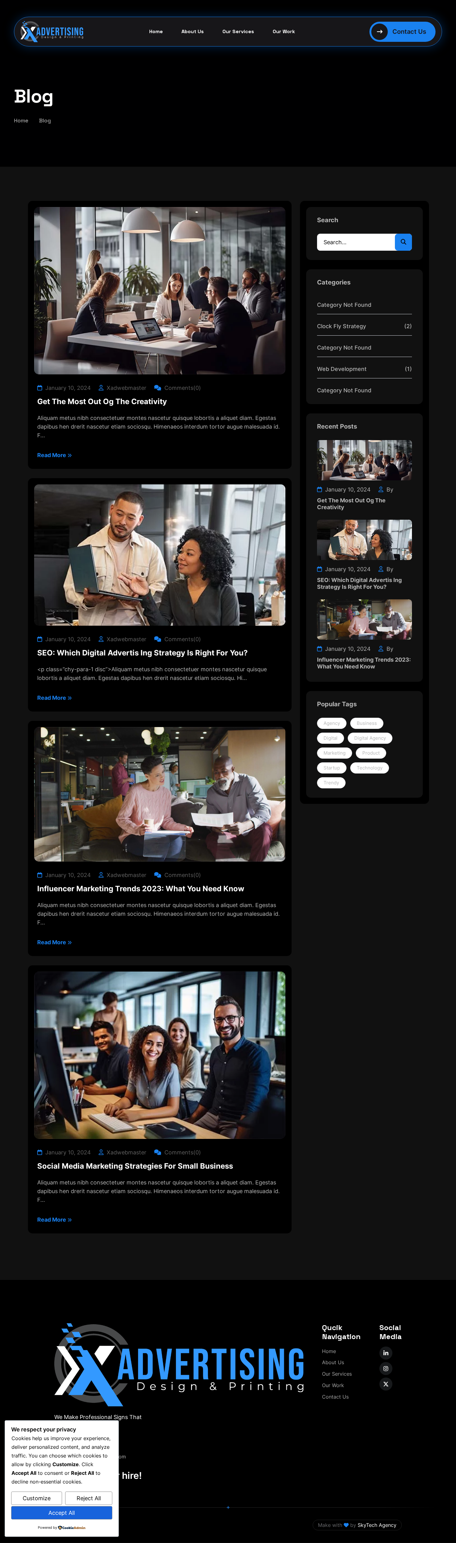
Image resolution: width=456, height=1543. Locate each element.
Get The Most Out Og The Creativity (102, 401)
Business (367, 723)
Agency (332, 723)
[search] (403, 242)
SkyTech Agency (377, 1525)
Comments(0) (182, 388)
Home (156, 31)
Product (371, 753)
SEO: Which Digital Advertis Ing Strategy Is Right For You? (142, 653)
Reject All (89, 1498)
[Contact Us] (402, 32)
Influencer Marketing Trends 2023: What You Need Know (140, 888)
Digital (331, 738)
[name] (385, 1353)
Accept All (61, 1513)
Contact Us (335, 1397)
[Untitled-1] (47, 31)
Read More (52, 455)
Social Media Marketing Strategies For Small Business (135, 1166)
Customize (37, 1498)
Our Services (238, 31)
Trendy (331, 783)
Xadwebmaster (125, 388)
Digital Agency (370, 738)
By (389, 489)
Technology (369, 768)
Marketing (335, 753)
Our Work (284, 31)
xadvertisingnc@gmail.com (94, 1456)
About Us (192, 31)
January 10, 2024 (67, 388)
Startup (332, 768)
